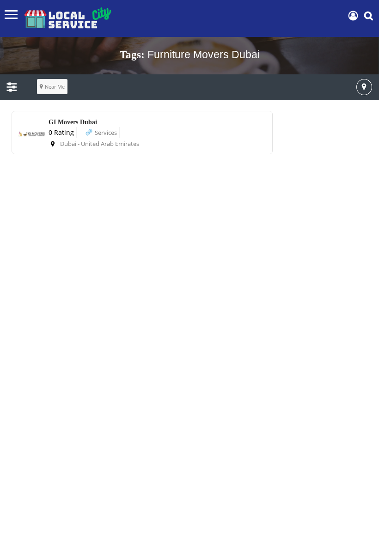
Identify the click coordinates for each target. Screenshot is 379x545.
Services (106, 132)
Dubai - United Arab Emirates (99, 143)
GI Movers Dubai (73, 122)
